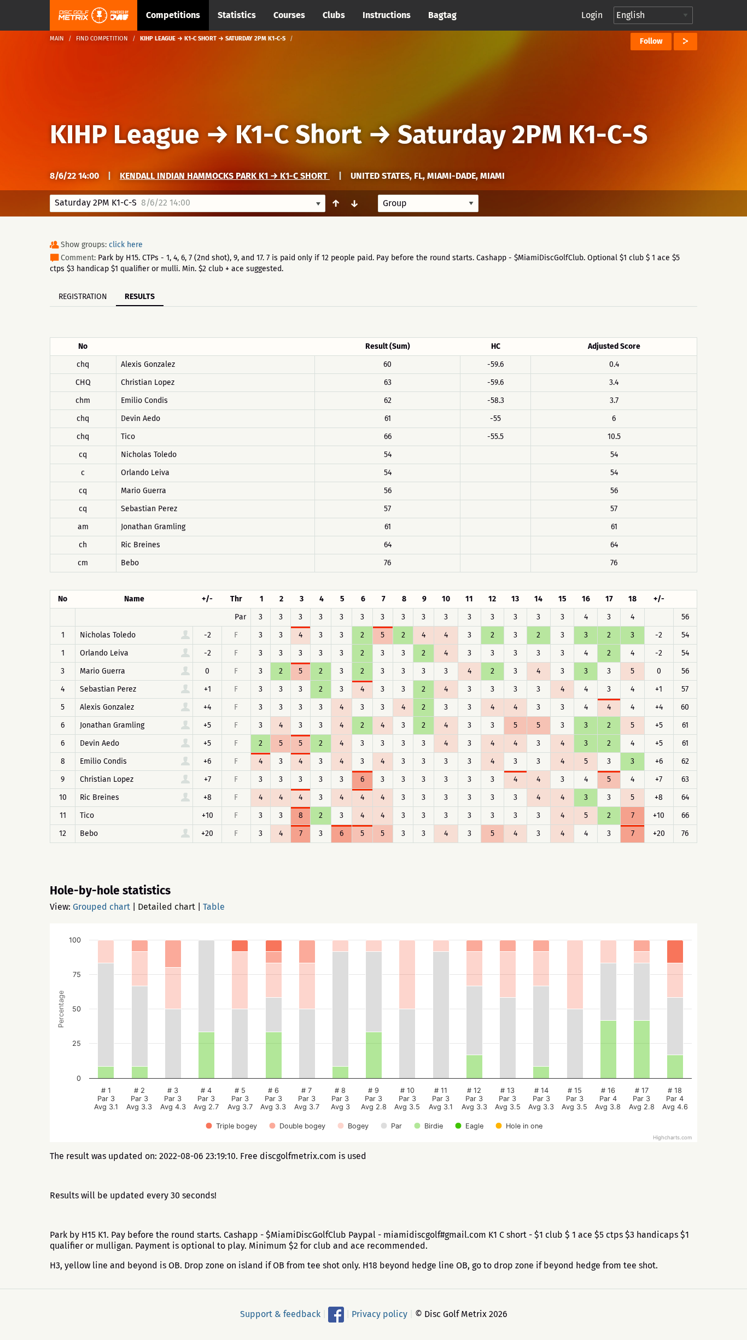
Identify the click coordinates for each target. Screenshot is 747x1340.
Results (140, 296)
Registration (83, 296)
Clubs (334, 15)
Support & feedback (280, 1314)
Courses (289, 15)
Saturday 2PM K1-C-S (522, 134)
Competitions (173, 15)
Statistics (237, 15)
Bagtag (442, 15)
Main (57, 38)
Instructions (387, 15)
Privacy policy (379, 1314)
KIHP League (125, 134)
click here (126, 244)
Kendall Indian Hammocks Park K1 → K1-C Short (225, 176)
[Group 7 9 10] (428, 203)
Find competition (102, 38)
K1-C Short (298, 134)
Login (592, 15)
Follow (651, 41)
